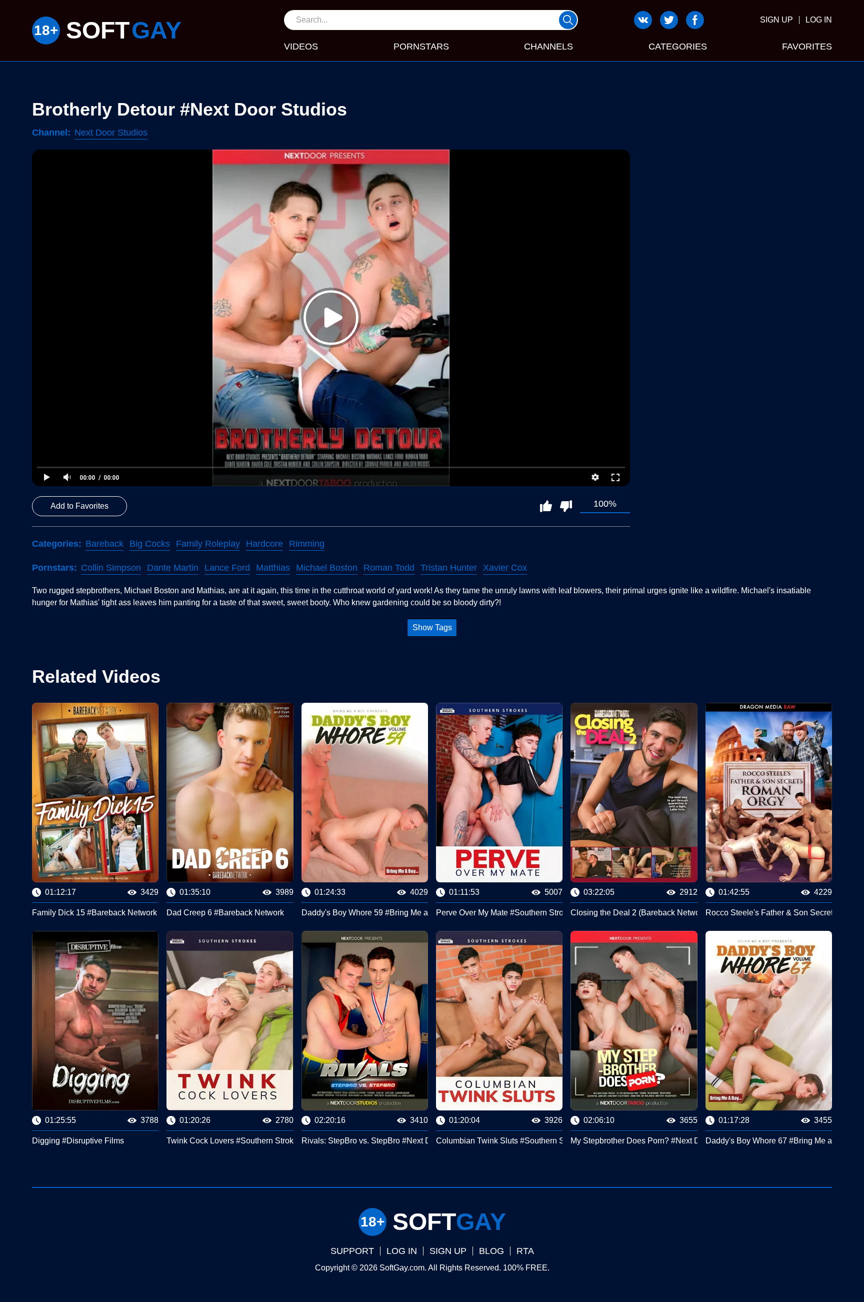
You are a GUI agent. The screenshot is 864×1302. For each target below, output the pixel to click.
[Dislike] (566, 506)
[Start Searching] (568, 20)
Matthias (273, 568)
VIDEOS (301, 46)
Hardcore (264, 544)
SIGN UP (776, 20)
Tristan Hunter (448, 568)
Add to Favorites (79, 506)
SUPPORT (352, 1251)
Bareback (105, 544)
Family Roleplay (208, 544)
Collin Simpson (111, 568)
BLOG (491, 1251)
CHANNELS (548, 46)
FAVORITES (807, 46)
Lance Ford (227, 568)
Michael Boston (327, 568)
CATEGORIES (677, 46)
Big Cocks (150, 544)
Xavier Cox (505, 568)
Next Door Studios (111, 133)
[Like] (546, 506)
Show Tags (432, 627)
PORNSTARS (421, 46)
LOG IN (819, 20)
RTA (525, 1251)
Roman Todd (389, 568)
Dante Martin (172, 568)
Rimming (306, 544)
